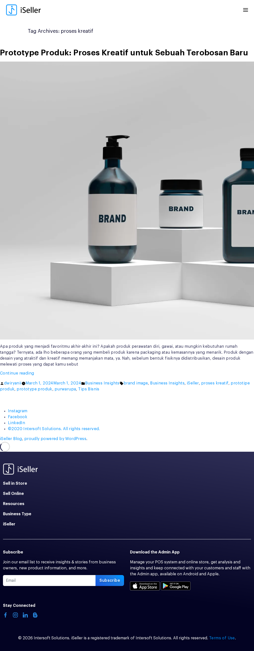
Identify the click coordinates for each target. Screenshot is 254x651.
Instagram (18, 411)
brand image (136, 383)
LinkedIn (16, 423)
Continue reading (27, 373)
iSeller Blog (11, 439)
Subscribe (109, 580)
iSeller (193, 383)
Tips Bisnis (88, 389)
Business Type (17, 514)
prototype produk (34, 389)
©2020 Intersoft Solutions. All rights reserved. (54, 429)
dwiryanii (13, 383)
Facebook (17, 417)
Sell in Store (15, 483)
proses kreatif (215, 383)
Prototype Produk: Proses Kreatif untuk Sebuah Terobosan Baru (124, 53)
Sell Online (13, 494)
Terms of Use (222, 638)
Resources (13, 504)
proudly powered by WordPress (55, 439)
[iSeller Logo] (23, 9)
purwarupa (65, 389)
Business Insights (102, 383)
